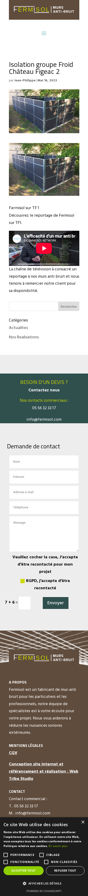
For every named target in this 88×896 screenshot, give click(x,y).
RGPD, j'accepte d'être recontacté (48, 585)
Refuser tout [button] (65, 871)
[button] (44, 883)
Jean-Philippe (24, 80)
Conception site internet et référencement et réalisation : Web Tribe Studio (43, 771)
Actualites (18, 328)
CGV (13, 753)
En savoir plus (58, 846)
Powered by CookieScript (44, 891)
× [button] (82, 822)
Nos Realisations (24, 337)
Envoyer (55, 603)
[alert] (44, 856)
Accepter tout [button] (23, 871)
